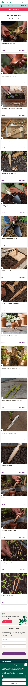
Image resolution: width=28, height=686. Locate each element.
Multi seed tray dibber (7, 270)
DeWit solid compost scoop (9, 238)
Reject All (14, 679)
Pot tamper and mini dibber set (10, 303)
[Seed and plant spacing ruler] (14, 323)
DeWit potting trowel (7, 206)
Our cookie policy (20, 673)
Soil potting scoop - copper (8, 76)
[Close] (25, 664)
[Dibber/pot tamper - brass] (14, 485)
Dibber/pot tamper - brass (8, 498)
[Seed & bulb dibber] (14, 453)
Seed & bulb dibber (6, 465)
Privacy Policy (9, 649)
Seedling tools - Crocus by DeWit (10, 368)
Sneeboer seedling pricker (8, 433)
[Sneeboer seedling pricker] (14, 421)
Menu (26, 2)
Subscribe (13, 654)
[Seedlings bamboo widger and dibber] (14, 388)
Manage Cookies (14, 676)
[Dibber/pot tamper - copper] (14, 518)
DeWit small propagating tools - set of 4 (12, 108)
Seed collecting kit (6, 141)
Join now (6, 622)
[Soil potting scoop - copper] (14, 64)
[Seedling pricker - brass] (14, 550)
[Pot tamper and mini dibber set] (14, 291)
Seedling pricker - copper (8, 595)
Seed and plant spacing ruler (9, 335)
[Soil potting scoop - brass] (14, 31)
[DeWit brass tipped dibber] (14, 161)
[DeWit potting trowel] (14, 193)
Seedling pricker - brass (7, 563)
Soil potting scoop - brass (8, 43)
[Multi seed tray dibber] (14, 258)
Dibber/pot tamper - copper (8, 530)
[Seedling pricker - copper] (14, 583)
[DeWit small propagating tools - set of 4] (14, 96)
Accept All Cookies (14, 683)
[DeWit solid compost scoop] (14, 226)
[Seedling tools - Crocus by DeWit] (14, 356)
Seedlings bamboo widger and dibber (11, 400)
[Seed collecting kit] (14, 128)
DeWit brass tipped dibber (8, 173)
